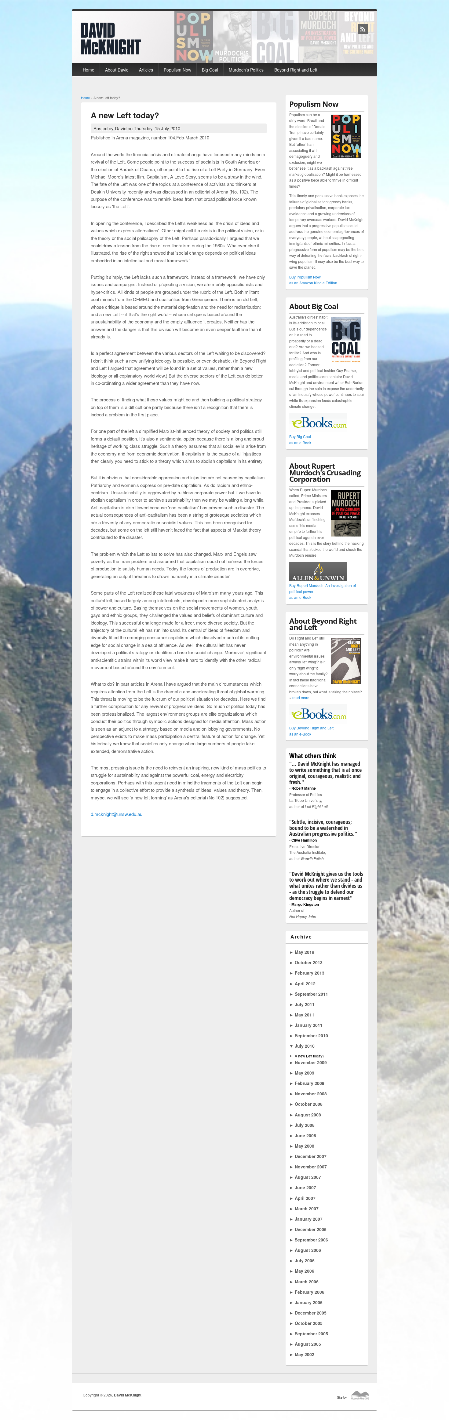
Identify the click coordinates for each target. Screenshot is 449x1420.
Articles (146, 70)
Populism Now (177, 70)
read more (300, 697)
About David (117, 70)
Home (88, 70)
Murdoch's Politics (246, 70)
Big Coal (210, 70)
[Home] (111, 53)
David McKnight (127, 1395)
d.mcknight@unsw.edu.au (116, 814)
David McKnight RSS (363, 29)
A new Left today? (309, 1055)
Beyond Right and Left (295, 70)
